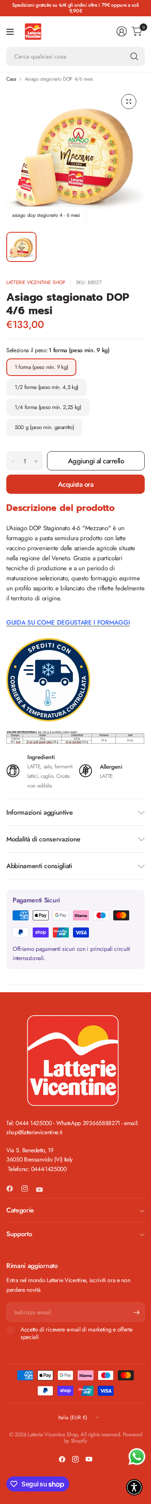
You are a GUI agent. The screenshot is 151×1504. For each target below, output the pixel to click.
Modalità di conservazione (43, 839)
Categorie (20, 1210)
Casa (11, 78)
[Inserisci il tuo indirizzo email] (136, 1312)
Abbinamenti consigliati (39, 866)
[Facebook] (13, 1188)
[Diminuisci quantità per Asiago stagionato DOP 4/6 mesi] (13, 461)
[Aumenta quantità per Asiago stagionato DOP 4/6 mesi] (36, 461)
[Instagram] (28, 1188)
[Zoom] (128, 101)
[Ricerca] (134, 56)
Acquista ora (76, 484)
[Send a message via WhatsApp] (137, 1456)
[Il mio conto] (121, 31)
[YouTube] (42, 1189)
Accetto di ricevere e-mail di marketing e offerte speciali (76, 1333)
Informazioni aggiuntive (39, 812)
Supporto (19, 1234)
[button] (134, 1487)
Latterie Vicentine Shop (35, 282)
